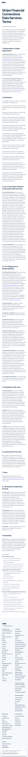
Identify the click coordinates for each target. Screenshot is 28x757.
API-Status (17, 701)
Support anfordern (6, 743)
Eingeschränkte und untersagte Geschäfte (13, 566)
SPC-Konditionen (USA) (8, 576)
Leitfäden (4, 716)
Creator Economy (19, 659)
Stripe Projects (18, 708)
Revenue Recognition (7, 673)
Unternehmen (18, 631)
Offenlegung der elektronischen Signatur (12, 568)
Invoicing (4, 657)
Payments (4, 667)
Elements (4, 652)
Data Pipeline (5, 650)
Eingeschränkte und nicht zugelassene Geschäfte (6, 729)
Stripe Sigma (5, 674)
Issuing (3, 659)
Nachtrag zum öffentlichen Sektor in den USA (13, 611)
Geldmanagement (19, 652)
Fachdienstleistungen (20, 676)
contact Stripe (17, 90)
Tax (3, 676)
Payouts (4, 669)
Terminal (4, 678)
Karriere (17, 718)
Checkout (4, 642)
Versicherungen (18, 667)
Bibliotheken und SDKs (20, 707)
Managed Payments (7, 663)
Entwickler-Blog (18, 710)
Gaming (17, 661)
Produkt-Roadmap (19, 716)
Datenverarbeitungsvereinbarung (10, 588)
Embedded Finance (19, 642)
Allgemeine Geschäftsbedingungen (11, 560)
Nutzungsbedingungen (8, 562)
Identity (4, 655)
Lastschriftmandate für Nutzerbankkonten (13, 564)
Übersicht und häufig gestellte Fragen (12, 558)
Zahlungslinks (5, 665)
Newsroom (17, 720)
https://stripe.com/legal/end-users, (12, 285)
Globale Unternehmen (20, 646)
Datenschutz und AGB (7, 725)
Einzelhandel (18, 679)
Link (3, 661)
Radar (3, 671)
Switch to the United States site (10, 753)
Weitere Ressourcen (7, 738)
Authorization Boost (7, 636)
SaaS (16, 655)
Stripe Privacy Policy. (16, 300)
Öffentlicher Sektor (19, 677)
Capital (3, 640)
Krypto (3, 648)
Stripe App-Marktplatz (20, 686)
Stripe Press (18, 721)
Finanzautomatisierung (20, 644)
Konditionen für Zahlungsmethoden (11, 584)
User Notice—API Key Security (10, 597)
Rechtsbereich (6, 554)
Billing (3, 638)
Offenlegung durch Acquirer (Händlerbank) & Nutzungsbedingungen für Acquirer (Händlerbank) (13, 573)
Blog (3, 720)
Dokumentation (18, 697)
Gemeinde (4, 721)
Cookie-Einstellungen (7, 736)
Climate (4, 644)
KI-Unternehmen (19, 657)
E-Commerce (18, 640)
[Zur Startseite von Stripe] (3, 624)
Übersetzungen (6, 590)
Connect (4, 646)
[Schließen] (25, 750)
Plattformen (18, 654)
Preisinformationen (6, 633)
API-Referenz (18, 699)
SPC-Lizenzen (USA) (8, 578)
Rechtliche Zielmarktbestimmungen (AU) (12, 602)
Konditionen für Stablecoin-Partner (11, 586)
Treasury (4, 680)
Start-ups (17, 633)
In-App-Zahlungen (19, 648)
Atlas (3, 635)
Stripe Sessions (6, 723)
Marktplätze (18, 650)
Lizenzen (4, 732)
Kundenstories (5, 718)
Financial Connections (7, 654)
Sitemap (4, 734)
